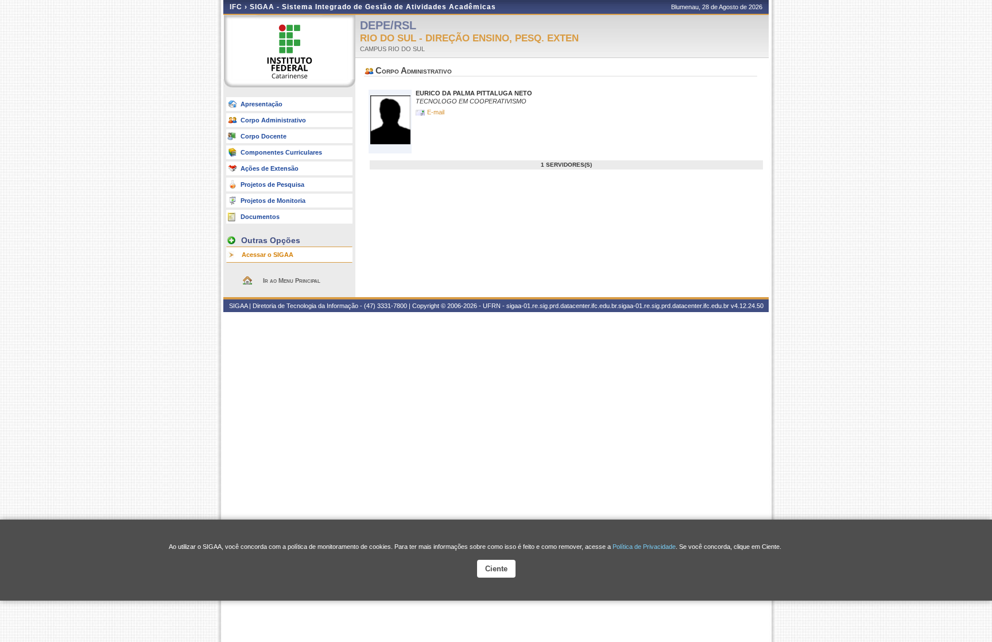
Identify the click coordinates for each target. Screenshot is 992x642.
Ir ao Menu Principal (291, 280)
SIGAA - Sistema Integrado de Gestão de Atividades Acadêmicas (373, 7)
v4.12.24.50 (747, 305)
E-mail (436, 112)
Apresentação (261, 104)
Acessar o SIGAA (267, 254)
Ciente (496, 568)
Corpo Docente (263, 136)
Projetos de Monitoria (273, 200)
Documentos (260, 216)
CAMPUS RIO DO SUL (392, 48)
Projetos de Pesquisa (272, 184)
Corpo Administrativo (273, 120)
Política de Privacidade (644, 546)
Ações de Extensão (270, 168)
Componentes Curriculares (281, 152)
